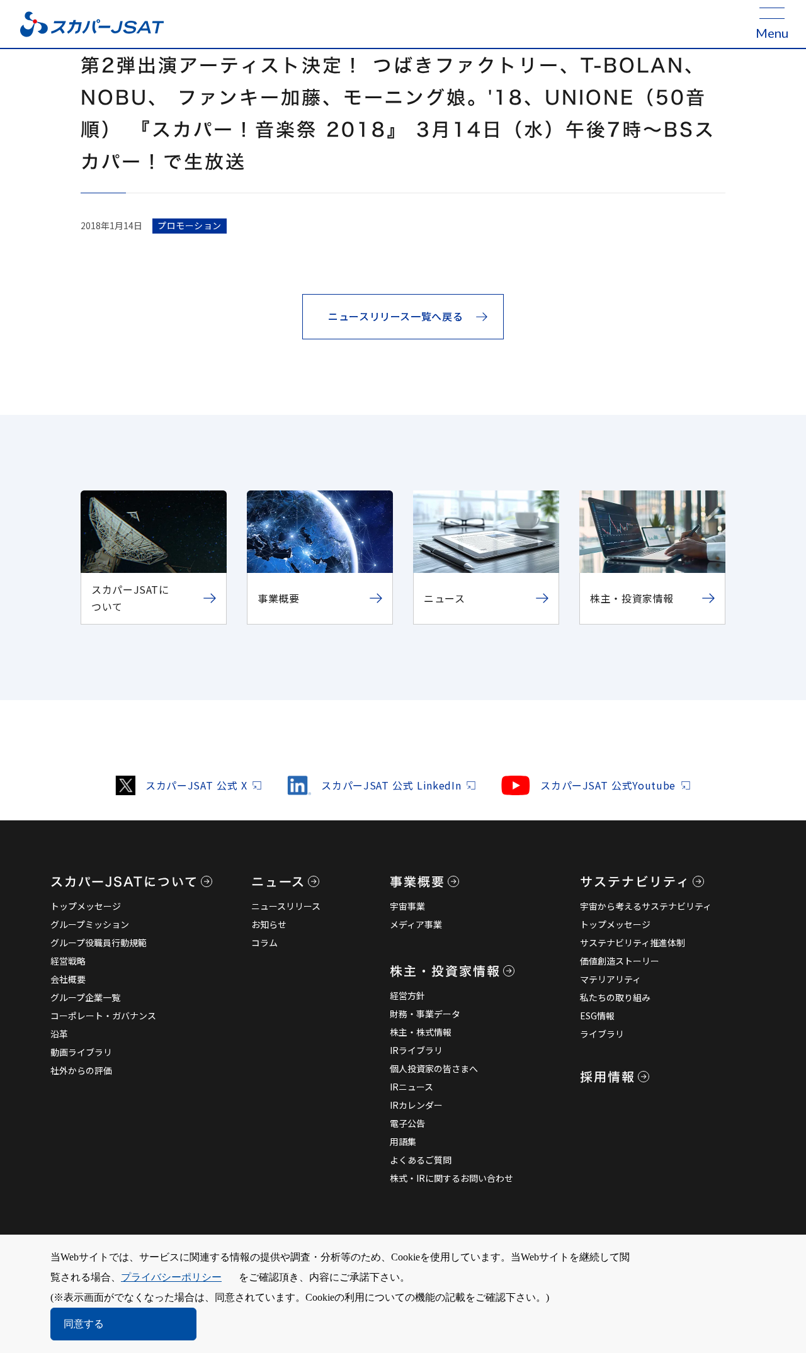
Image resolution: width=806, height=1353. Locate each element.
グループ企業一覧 (85, 997)
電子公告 (407, 1123)
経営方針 (407, 995)
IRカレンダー (416, 1105)
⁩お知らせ (269, 924)
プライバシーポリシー (171, 1277)
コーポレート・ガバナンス (103, 1015)
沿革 (59, 1033)
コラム (264, 942)
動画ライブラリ (81, 1052)
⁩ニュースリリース (286, 906)
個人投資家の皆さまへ (434, 1068)
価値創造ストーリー (619, 960)
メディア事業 (416, 924)
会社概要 (68, 979)
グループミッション (89, 924)
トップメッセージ (85, 906)
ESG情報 (597, 1015)
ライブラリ (602, 1033)
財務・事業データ (425, 1013)
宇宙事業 (407, 906)
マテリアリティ (610, 979)
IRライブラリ (416, 1050)
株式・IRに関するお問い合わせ (451, 1178)
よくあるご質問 (420, 1159)
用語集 (403, 1141)
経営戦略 (68, 960)
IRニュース (411, 1086)
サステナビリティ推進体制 (632, 942)
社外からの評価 (81, 1070)
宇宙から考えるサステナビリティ (646, 906)
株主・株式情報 (420, 1032)
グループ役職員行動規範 (98, 942)
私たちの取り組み (615, 997)
